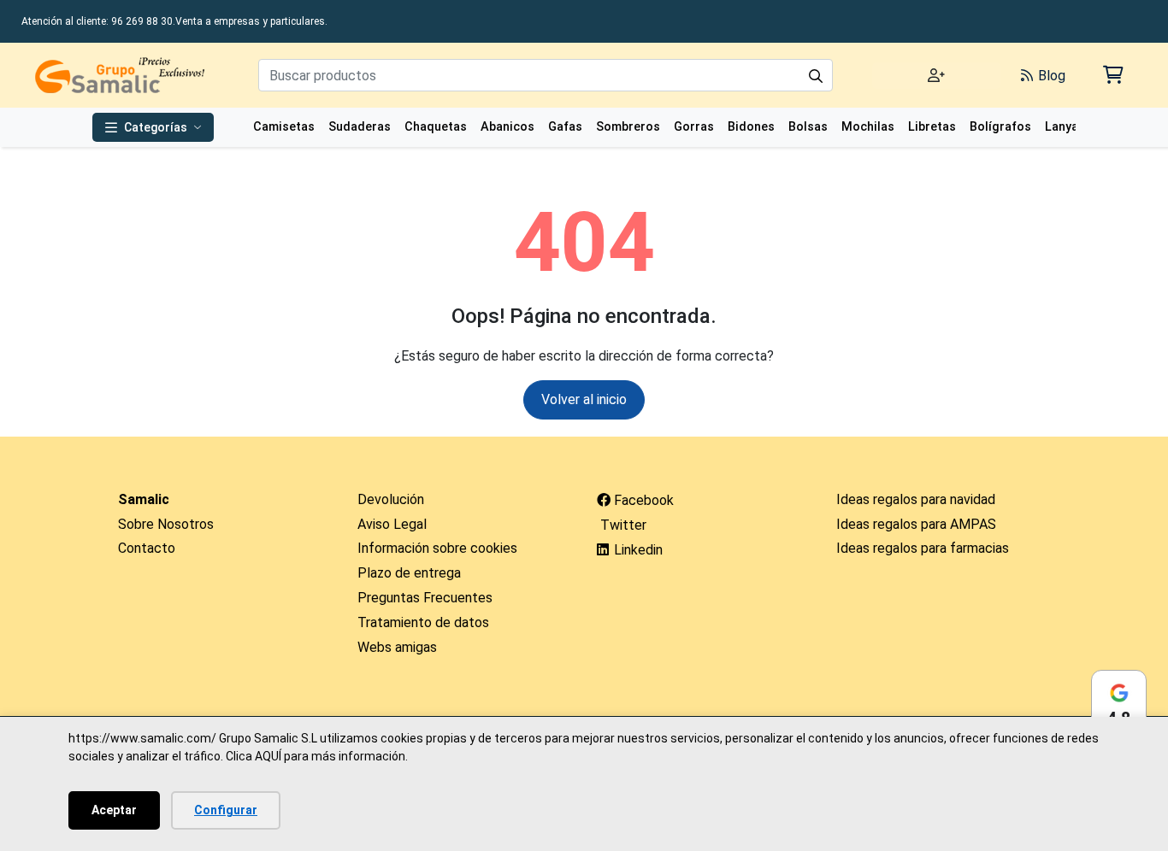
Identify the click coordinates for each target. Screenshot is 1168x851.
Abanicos (507, 127)
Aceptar (114, 810)
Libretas (932, 127)
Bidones (751, 127)
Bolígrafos (1000, 127)
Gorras (694, 127)
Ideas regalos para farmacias (922, 548)
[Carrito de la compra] (1112, 75)
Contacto (146, 548)
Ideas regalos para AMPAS (916, 524)
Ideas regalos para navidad (915, 499)
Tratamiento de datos (423, 622)
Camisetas (284, 127)
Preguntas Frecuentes (425, 598)
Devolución (390, 499)
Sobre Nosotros (166, 524)
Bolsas (808, 127)
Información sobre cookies (437, 548)
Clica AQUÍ (253, 756)
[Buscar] (816, 75)
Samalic (143, 499)
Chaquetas (435, 127)
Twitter (621, 525)
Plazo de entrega (409, 573)
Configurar (225, 810)
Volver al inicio (584, 399)
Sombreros (628, 127)
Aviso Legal (392, 524)
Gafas (565, 127)
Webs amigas (397, 647)
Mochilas (867, 127)
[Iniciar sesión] (936, 75)
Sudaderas (359, 127)
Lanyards (1071, 127)
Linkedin (637, 550)
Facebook (642, 500)
